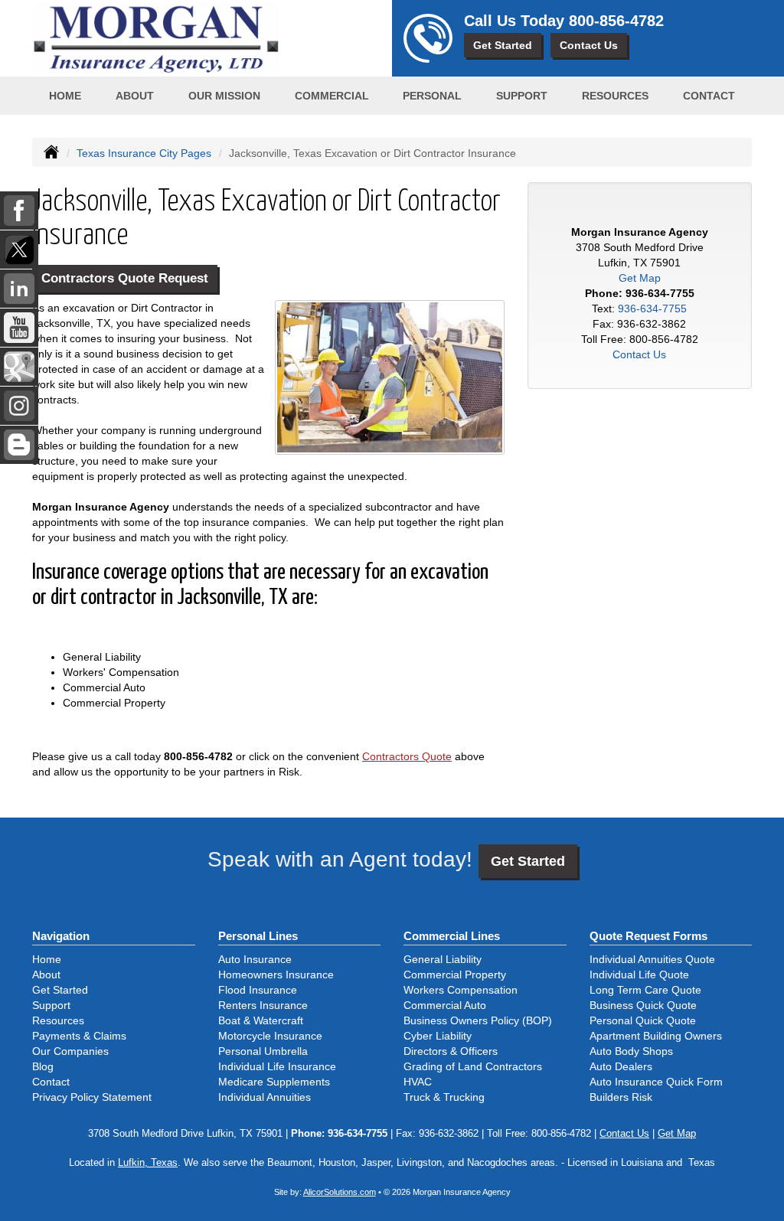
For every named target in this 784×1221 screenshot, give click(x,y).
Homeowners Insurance (276, 974)
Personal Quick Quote (643, 1020)
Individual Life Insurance (277, 1066)
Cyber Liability (437, 1036)
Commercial (332, 96)
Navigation (61, 935)
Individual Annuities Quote (652, 959)
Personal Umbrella (263, 1051)
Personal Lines (258, 935)
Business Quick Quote (643, 1005)
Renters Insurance (263, 1005)
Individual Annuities (264, 1097)
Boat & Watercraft (260, 1020)
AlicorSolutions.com (339, 1192)
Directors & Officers (450, 1051)
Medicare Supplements (274, 1082)
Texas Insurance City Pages (144, 153)
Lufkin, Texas (148, 1162)
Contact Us (589, 45)
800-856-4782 (616, 20)
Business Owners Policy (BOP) (477, 1020)
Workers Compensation (460, 990)
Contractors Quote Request (124, 278)
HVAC (417, 1082)
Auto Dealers (621, 1066)
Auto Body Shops (631, 1051)
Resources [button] (615, 96)
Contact (709, 96)
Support (51, 1005)
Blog (43, 1066)
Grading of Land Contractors (472, 1066)
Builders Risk (621, 1097)
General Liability (442, 959)
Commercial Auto (444, 1005)
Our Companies (70, 1051)
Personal (432, 96)
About (135, 96)
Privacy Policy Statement (92, 1097)
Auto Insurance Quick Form (656, 1082)
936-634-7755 (660, 293)
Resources (58, 1020)
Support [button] (521, 96)
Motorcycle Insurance (270, 1036)
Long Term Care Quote (645, 990)
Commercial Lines (451, 935)
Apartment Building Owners (656, 1036)
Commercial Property (454, 974)
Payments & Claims (79, 1036)
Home (65, 96)
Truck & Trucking (444, 1097)
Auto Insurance (255, 959)
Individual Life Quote (639, 974)
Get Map (640, 278)
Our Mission (224, 96)
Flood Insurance (257, 990)
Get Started (502, 45)
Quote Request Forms (648, 935)
